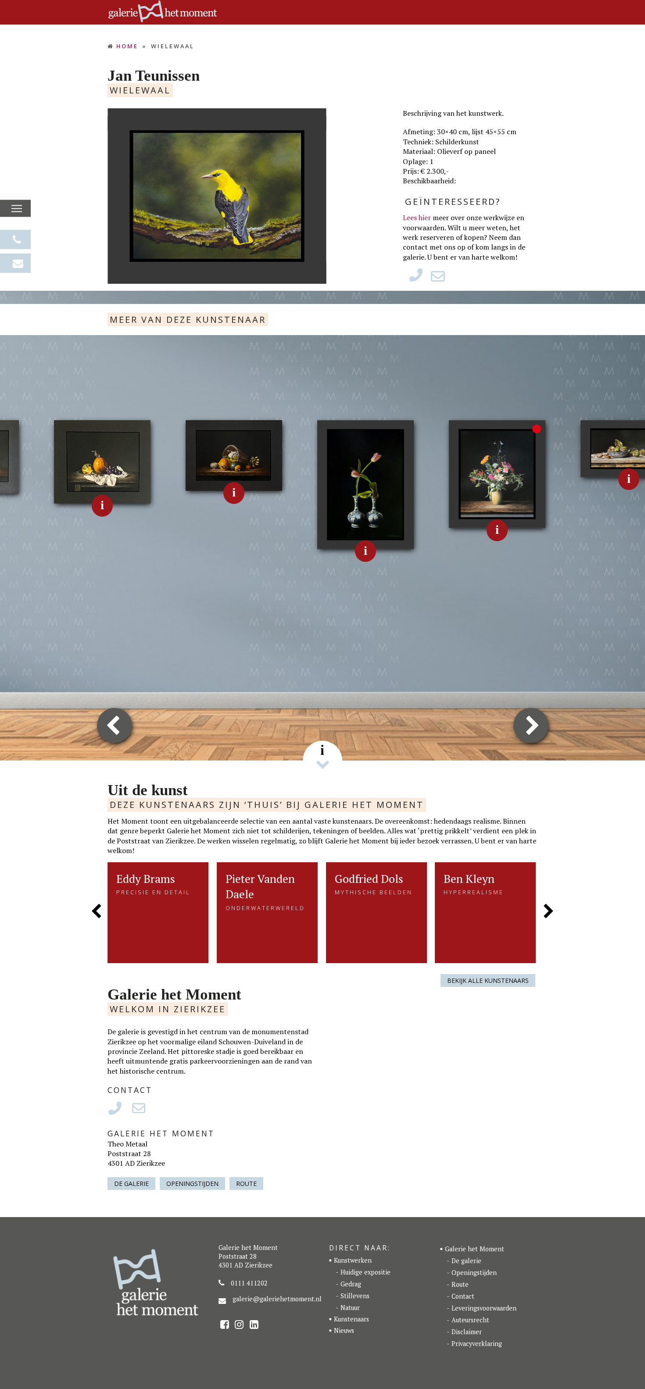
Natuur (350, 1307)
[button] (16, 209)
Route (246, 1183)
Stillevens (354, 1296)
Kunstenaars (351, 1319)
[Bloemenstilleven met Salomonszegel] (497, 473)
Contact (463, 1296)
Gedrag (350, 1284)
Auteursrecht (470, 1320)
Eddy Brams (145, 878)
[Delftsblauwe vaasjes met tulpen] (365, 484)
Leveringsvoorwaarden (484, 1308)
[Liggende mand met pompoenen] (234, 454)
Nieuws (344, 1330)
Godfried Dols (369, 878)
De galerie (131, 1183)
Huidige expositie (365, 1272)
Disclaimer (467, 1332)
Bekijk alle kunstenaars (488, 980)
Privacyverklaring (477, 1343)
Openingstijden (192, 1183)
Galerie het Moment (474, 1249)
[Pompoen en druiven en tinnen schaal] (102, 461)
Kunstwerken (353, 1260)
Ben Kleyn (469, 878)
